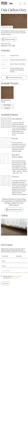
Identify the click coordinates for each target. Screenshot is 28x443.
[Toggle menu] (11, 4)
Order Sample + (7, 105)
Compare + (7, 108)
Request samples (10, 39)
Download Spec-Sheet (15, 77)
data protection (17, 276)
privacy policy (15, 278)
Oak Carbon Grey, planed (6, 100)
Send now (5, 283)
